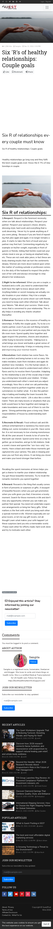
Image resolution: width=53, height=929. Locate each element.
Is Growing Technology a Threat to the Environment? (32, 848)
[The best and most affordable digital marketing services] (8, 838)
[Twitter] (10, 1)
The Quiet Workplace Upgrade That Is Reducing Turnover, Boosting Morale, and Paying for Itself (32, 733)
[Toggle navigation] (47, 7)
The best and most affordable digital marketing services (33, 836)
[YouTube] (13, 1)
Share (30, 72)
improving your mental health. (21, 349)
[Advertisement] (26, 101)
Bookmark (18, 72)
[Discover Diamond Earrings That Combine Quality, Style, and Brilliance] (8, 794)
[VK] (20, 1)
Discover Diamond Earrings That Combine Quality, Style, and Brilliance (33, 792)
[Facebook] (3, 1)
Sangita (34, 657)
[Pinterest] (17, 1)
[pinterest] (22, 894)
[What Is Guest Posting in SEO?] (8, 826)
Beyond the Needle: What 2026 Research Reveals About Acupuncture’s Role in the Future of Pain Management (32, 766)
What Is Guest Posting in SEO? (30, 823)
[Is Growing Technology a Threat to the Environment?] (8, 850)
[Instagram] (6, 1)
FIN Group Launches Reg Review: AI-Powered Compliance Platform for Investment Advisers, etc (33, 780)
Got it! (46, 924)
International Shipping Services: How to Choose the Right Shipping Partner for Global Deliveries (33, 806)
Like (7, 72)
